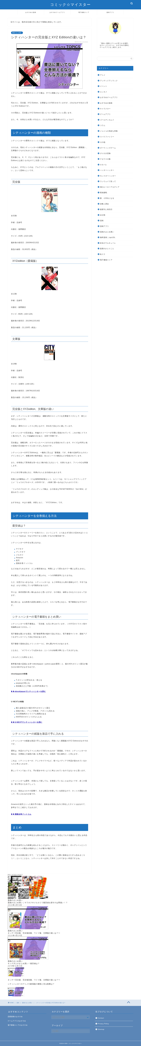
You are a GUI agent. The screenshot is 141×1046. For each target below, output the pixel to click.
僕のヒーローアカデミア (109, 187)
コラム (102, 125)
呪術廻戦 (103, 192)
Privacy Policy (103, 1024)
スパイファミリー (107, 137)
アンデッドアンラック (109, 81)
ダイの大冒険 (105, 153)
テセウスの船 (105, 159)
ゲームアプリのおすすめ (17, 1021)
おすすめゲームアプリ (57, 12)
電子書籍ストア (83, 12)
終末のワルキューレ (108, 243)
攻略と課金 (104, 204)
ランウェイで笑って (108, 181)
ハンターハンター (107, 170)
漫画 (102, 220)
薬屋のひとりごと (107, 248)
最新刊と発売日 (106, 209)
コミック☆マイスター (70, 4)
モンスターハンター (108, 176)
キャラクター (105, 109)
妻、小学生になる (107, 198)
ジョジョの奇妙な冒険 (109, 131)
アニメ (102, 75)
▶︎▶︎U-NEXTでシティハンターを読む (26, 722)
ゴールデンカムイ (107, 120)
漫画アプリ (110, 12)
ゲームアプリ (105, 114)
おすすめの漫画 (30, 12)
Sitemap (101, 1029)
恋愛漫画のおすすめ (15, 1016)
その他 (102, 142)
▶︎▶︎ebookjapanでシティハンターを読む (28, 691)
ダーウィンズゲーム (108, 148)
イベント (103, 86)
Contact (101, 1018)
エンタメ (103, 92)
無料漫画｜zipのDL (107, 237)
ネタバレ (103, 165)
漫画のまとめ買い (17, 32)
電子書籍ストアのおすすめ (18, 1025)
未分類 (102, 215)
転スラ (102, 254)
